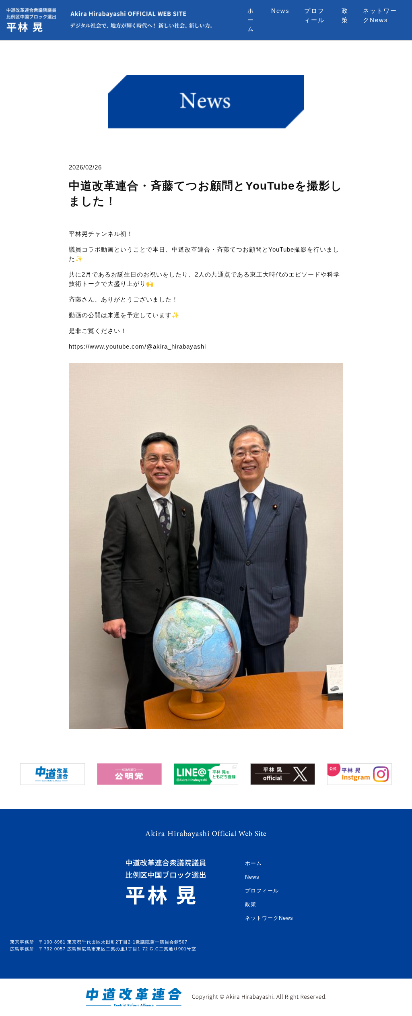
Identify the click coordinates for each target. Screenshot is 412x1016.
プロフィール (314, 15)
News (280, 10)
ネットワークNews (380, 15)
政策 (345, 15)
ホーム (250, 19)
